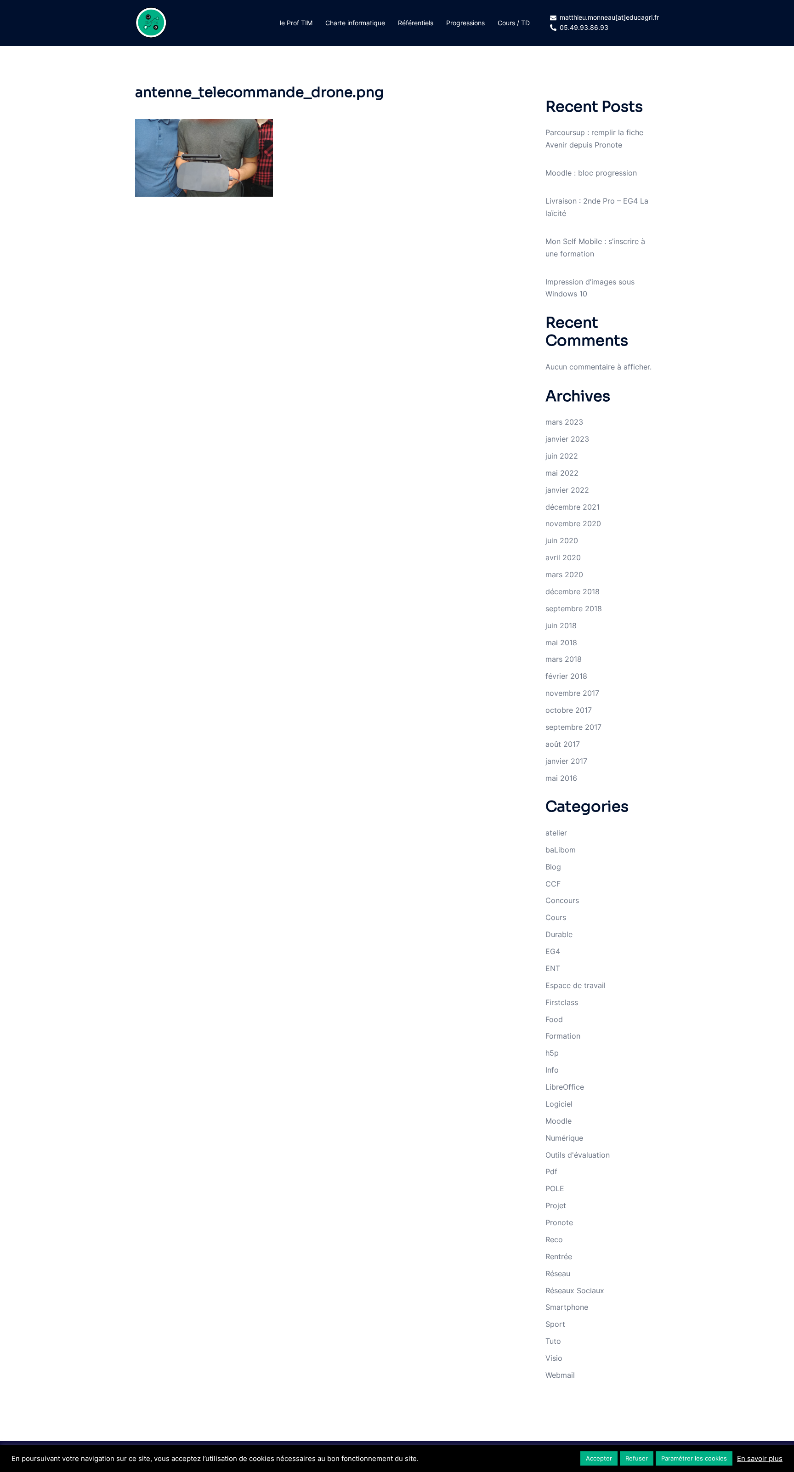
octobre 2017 (568, 710)
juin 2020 (561, 540)
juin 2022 (561, 455)
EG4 (552, 951)
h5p (552, 1052)
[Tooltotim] (151, 22)
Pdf (551, 1171)
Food (554, 1019)
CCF (553, 883)
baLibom (560, 849)
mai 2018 (561, 642)
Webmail (560, 1375)
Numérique (564, 1137)
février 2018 (566, 676)
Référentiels (415, 23)
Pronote (559, 1222)
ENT (552, 968)
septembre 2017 (573, 727)
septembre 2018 (573, 608)
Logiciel (559, 1103)
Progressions (465, 23)
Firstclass (561, 1002)
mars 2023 (564, 421)
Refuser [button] (636, 1458)
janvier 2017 (566, 761)
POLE (554, 1188)
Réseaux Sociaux (574, 1290)
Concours (562, 900)
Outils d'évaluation (577, 1154)
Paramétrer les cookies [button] (694, 1458)
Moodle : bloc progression (591, 172)
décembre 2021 (572, 507)
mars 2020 (564, 574)
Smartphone (566, 1307)
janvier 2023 (567, 438)
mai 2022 (561, 472)
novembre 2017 (572, 693)
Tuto (553, 1341)
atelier (556, 832)
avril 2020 (563, 557)
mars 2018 (563, 659)
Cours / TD (514, 23)
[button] (204, 158)
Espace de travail (575, 985)
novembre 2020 (573, 523)
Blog (553, 866)
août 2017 (562, 744)
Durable (559, 934)
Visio (553, 1358)
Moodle (558, 1120)
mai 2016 (561, 778)
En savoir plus (760, 1459)
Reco (554, 1239)
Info (552, 1069)
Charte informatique (355, 23)
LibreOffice (564, 1086)
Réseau (557, 1273)
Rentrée (558, 1256)
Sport (555, 1324)
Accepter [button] (599, 1458)
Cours (555, 917)
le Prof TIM (296, 23)
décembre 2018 (572, 591)
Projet (555, 1205)
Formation (562, 1035)
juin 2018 (561, 625)
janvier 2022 (567, 489)
